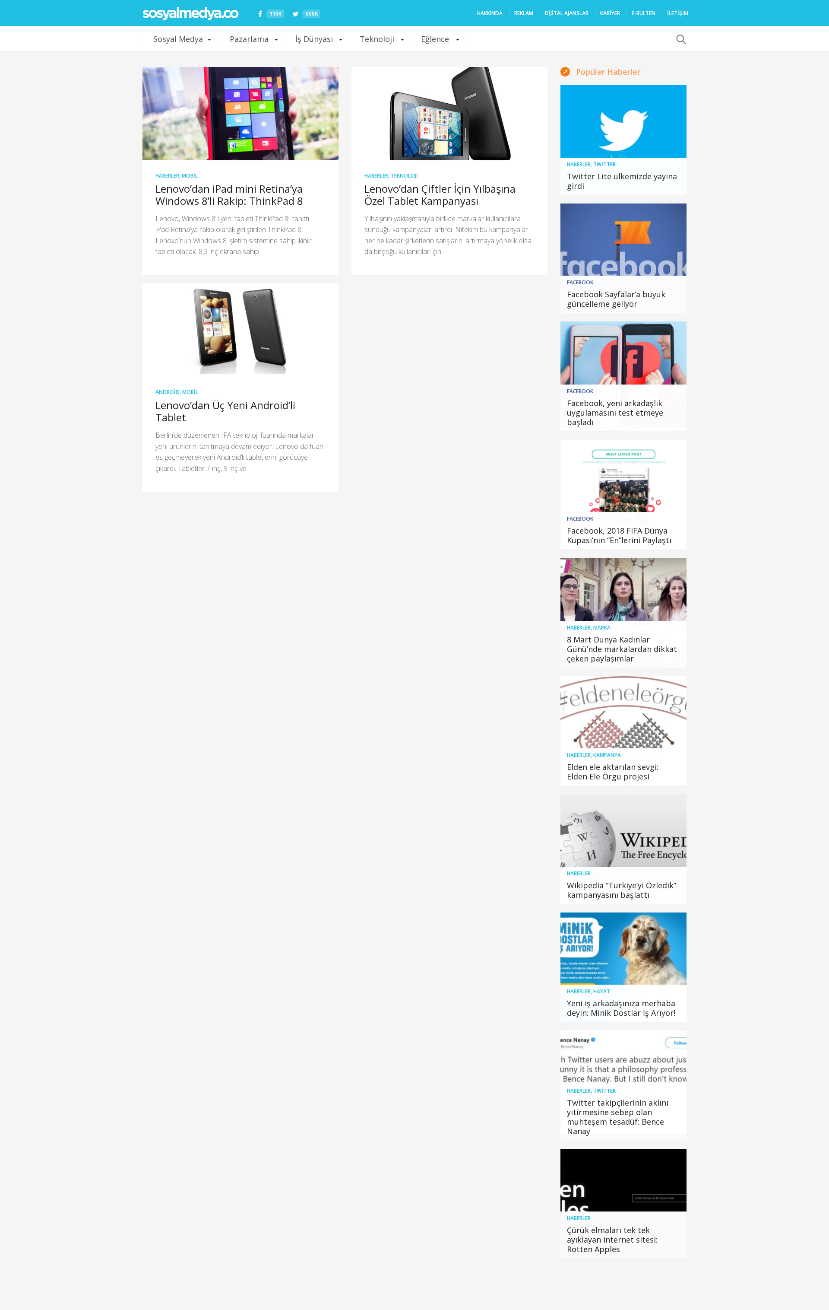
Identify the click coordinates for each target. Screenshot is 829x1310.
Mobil (190, 175)
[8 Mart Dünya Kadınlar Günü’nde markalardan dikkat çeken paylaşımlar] (623, 613)
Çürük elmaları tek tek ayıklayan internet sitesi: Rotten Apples (612, 1239)
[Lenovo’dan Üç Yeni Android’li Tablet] (240, 330)
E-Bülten (643, 13)
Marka (602, 627)
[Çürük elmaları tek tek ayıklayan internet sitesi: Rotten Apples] (623, 1204)
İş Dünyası (314, 39)
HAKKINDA (490, 13)
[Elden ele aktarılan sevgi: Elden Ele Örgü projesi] (623, 731)
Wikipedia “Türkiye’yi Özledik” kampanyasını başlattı (621, 890)
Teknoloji (377, 39)
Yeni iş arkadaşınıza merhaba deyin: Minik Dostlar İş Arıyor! (621, 1008)
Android (167, 392)
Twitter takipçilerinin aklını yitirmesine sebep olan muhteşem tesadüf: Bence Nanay (617, 1116)
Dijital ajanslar (567, 13)
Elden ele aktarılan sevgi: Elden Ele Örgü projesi (612, 772)
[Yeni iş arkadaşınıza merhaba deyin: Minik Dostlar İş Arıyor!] (623, 967)
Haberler (167, 175)
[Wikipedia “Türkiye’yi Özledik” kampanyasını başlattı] (623, 849)
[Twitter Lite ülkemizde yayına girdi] (623, 140)
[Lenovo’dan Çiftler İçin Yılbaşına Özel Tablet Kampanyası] (449, 113)
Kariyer (610, 13)
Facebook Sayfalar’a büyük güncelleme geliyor (616, 299)
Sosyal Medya (178, 39)
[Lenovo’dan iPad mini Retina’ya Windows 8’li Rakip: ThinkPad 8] (240, 113)
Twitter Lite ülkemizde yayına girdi (622, 181)
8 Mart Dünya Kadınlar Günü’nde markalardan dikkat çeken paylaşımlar (622, 649)
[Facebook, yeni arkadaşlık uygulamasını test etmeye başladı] (623, 376)
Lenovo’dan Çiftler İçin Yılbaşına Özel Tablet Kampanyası (440, 194)
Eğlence (435, 39)
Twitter (604, 164)
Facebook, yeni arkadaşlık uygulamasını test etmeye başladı (615, 412)
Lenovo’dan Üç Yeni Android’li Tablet (225, 411)
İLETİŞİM (677, 13)
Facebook (580, 282)
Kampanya (607, 755)
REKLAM (523, 13)
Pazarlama (249, 39)
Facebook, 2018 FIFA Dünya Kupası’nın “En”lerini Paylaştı (619, 535)
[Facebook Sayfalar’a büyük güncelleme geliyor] (623, 258)
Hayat (601, 991)
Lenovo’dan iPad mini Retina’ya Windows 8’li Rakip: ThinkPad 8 (229, 194)
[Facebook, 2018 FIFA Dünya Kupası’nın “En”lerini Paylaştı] (623, 495)
